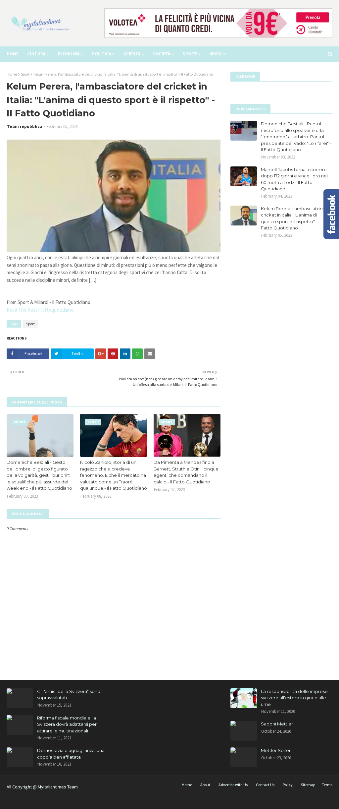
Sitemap (308, 784)
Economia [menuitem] (68, 54)
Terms (327, 784)
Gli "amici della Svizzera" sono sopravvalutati (68, 695)
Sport (25, 74)
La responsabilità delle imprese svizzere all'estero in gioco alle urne (294, 698)
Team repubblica (24, 126)
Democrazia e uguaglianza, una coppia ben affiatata (71, 754)
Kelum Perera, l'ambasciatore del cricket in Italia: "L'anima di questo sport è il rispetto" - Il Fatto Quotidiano (296, 218)
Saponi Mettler (277, 723)
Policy (288, 784)
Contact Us (265, 784)
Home (12, 74)
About (205, 784)
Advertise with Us (233, 784)
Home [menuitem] (13, 54)
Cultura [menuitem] (36, 54)
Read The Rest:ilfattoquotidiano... (41, 310)
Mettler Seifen (276, 750)
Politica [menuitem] (101, 54)
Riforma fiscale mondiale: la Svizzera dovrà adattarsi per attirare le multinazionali (67, 724)
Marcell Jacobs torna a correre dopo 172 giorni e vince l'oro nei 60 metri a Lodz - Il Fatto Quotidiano (294, 179)
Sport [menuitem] (190, 54)
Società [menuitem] (161, 54)
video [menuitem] (216, 54)
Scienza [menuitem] (131, 54)
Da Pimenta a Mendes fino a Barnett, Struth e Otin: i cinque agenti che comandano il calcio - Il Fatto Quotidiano (186, 472)
